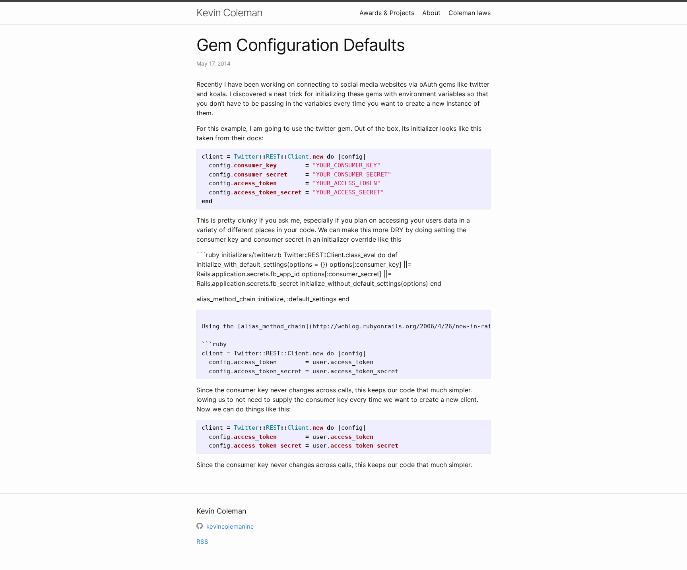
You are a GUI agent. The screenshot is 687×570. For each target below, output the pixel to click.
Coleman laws (469, 13)
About (431, 13)
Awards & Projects (386, 13)
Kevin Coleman (229, 12)
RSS (202, 541)
